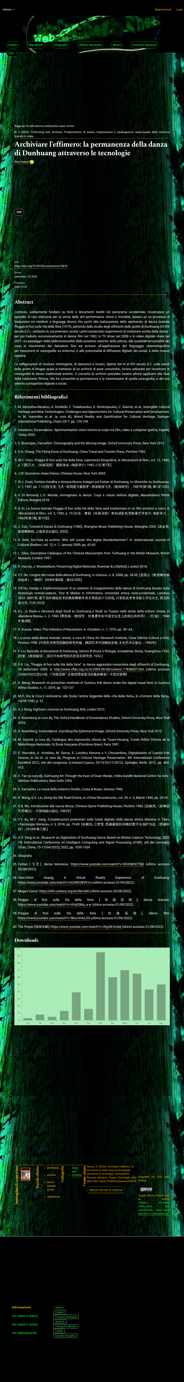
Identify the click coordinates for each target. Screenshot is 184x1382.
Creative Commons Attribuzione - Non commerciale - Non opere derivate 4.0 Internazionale (154, 1208)
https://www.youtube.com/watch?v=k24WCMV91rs (55, 882)
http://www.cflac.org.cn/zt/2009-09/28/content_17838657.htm (99, 669)
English (59, 1312)
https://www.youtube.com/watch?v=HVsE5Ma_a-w (54, 904)
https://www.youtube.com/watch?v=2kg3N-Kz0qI (85, 927)
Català (59, 1331)
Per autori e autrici (25, 1324)
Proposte (60, 45)
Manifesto (36, 45)
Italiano (59, 1307)
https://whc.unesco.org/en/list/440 (64, 891)
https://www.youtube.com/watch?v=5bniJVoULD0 (54, 918)
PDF (19, 212)
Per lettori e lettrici (25, 1316)
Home (12, 45)
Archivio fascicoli (144, 45)
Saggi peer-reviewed (77, 1171)
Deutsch (60, 1321)
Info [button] (11, 53)
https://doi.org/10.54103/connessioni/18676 (40, 266)
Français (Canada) (66, 1316)
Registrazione (163, 9)
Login (179, 9)
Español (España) (65, 1335)
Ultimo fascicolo (90, 45)
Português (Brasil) (65, 1326)
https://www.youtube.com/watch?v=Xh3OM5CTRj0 (107, 864)
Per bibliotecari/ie (24, 1333)
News (117, 45)
